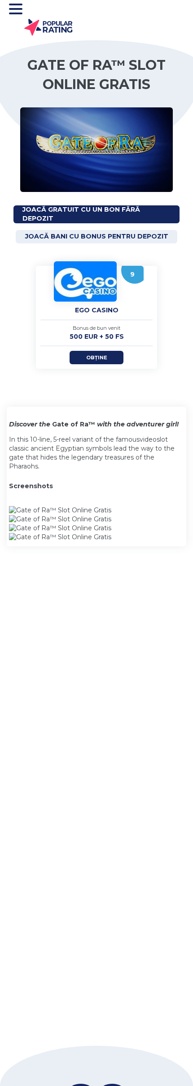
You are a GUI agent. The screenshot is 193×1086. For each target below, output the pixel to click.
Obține (96, 357)
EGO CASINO (96, 310)
